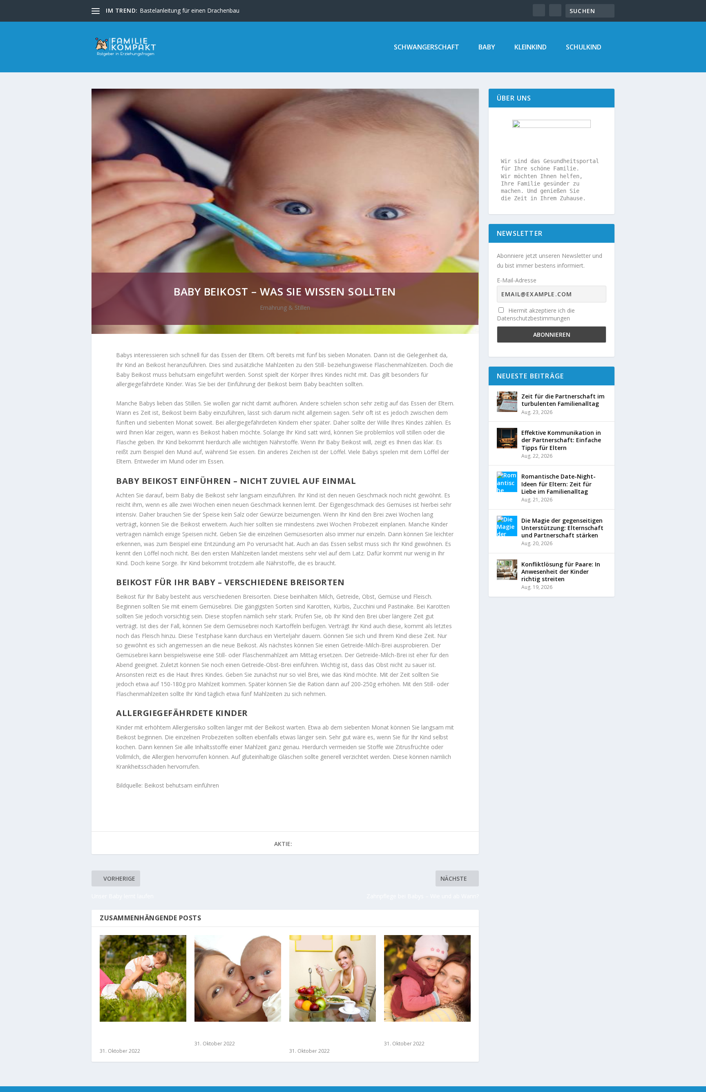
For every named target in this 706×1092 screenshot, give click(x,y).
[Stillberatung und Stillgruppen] (143, 978)
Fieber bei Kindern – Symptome (181, 10)
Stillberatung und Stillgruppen (127, 1037)
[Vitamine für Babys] (237, 978)
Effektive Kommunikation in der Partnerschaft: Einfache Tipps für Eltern (561, 440)
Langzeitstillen (407, 1033)
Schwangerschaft (426, 47)
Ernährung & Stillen (285, 307)
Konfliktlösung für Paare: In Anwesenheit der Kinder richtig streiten (560, 571)
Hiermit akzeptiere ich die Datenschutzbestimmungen (536, 314)
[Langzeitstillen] (427, 978)
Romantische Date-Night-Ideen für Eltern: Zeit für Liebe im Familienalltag (558, 483)
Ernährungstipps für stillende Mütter (320, 1037)
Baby (486, 47)
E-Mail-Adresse (516, 280)
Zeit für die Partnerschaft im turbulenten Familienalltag (563, 399)
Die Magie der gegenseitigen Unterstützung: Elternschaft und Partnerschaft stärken (562, 528)
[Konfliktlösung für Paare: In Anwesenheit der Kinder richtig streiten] (507, 569)
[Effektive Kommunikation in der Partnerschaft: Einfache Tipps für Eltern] (507, 438)
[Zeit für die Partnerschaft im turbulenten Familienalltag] (507, 402)
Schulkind (583, 47)
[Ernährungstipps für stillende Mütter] (332, 978)
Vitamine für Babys (224, 1033)
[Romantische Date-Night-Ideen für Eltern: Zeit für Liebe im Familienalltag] (507, 482)
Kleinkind (530, 47)
